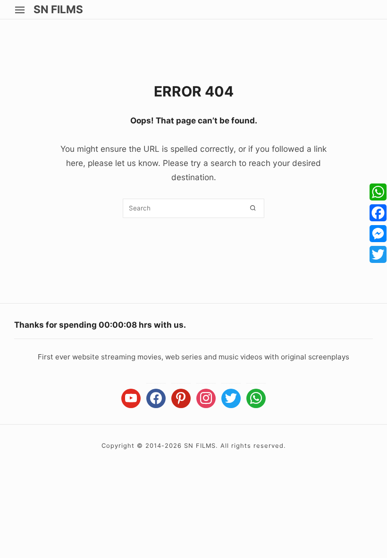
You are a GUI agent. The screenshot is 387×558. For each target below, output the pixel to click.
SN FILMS (58, 9)
